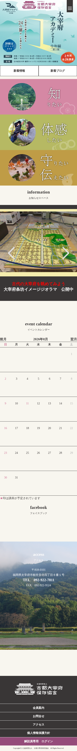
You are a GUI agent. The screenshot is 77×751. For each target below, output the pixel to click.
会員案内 (38, 707)
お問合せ (38, 716)
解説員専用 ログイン (38, 741)
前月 (3, 339)
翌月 (73, 339)
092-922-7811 (44, 580)
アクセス (38, 724)
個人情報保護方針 (38, 732)
